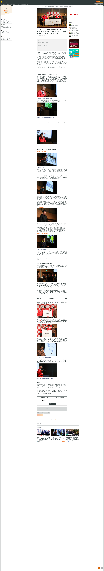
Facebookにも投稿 (40, 412)
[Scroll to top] (102, 568)
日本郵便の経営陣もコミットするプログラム (43, 42)
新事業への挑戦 (43, 35)
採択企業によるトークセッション (42, 45)
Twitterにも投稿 (48, 412)
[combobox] (98, 4)
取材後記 (39, 48)
